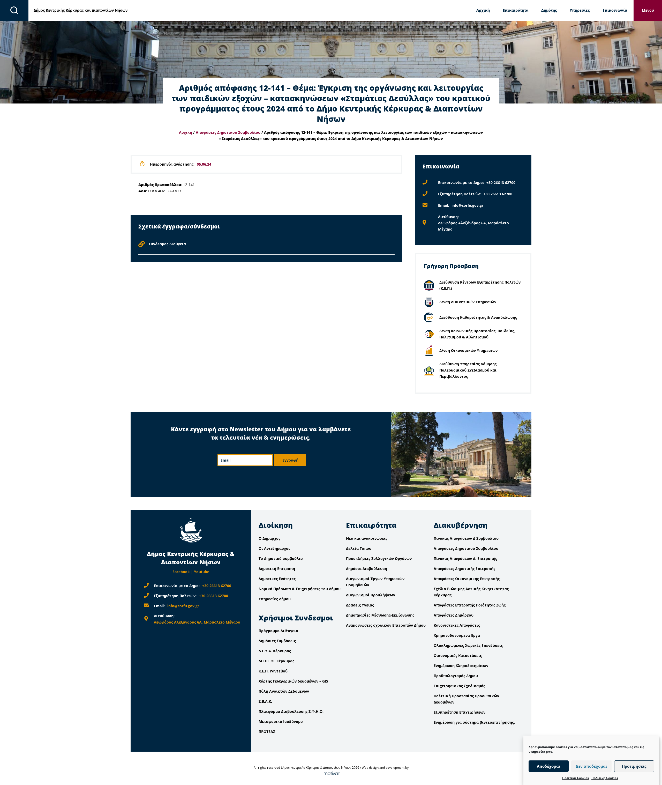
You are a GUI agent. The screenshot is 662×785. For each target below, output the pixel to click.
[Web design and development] (331, 774)
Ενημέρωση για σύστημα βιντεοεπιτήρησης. (474, 722)
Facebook (181, 571)
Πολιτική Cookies (575, 778)
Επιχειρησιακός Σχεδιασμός (459, 685)
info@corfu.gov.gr (467, 205)
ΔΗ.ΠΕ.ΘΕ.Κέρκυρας (276, 660)
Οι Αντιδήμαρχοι (274, 548)
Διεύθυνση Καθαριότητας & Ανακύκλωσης (478, 317)
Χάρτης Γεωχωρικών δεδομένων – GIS (293, 681)
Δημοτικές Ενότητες (277, 578)
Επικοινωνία (615, 10)
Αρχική (483, 10)
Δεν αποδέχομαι (591, 766)
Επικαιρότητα (515, 10)
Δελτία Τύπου (358, 548)
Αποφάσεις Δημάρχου (453, 615)
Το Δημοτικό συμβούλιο (281, 558)
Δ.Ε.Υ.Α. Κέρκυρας (275, 650)
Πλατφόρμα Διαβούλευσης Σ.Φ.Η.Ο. (291, 711)
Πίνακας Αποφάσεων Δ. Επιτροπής (465, 558)
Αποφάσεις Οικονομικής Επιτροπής (467, 578)
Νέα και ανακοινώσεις (366, 538)
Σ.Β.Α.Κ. (265, 701)
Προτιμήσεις (634, 766)
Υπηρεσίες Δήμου (275, 598)
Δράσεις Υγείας (360, 605)
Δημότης (549, 10)
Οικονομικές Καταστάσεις (458, 655)
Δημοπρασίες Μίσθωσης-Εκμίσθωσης (380, 615)
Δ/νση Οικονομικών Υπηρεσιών (468, 350)
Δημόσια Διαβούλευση (366, 568)
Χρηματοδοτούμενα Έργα (457, 635)
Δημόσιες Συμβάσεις (277, 640)
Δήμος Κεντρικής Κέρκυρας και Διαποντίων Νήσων (80, 10)
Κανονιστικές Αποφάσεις (457, 625)
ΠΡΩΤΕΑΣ (267, 731)
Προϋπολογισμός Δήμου (456, 675)
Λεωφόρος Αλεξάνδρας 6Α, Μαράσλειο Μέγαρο (197, 622)
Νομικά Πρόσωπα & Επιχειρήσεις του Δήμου (300, 588)
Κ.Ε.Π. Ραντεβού (273, 671)
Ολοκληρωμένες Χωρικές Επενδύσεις (468, 645)
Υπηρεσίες (580, 10)
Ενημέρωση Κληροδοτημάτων (461, 665)
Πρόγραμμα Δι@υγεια (278, 630)
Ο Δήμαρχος (269, 538)
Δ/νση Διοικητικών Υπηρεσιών (467, 301)
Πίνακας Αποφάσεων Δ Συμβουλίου (466, 538)
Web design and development (383, 767)
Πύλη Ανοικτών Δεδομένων (284, 691)
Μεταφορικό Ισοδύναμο (281, 721)
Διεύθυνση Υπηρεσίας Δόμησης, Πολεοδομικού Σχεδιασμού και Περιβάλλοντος (468, 370)
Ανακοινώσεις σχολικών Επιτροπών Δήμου (386, 625)
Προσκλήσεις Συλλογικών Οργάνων (379, 558)
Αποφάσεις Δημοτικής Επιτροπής (464, 568)
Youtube (201, 571)
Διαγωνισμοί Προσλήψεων (370, 595)
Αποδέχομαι (548, 766)
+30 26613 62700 (500, 182)
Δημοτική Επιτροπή (277, 568)
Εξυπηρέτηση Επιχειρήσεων (459, 712)
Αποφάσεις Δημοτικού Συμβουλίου (228, 132)
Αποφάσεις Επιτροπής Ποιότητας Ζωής (470, 605)
